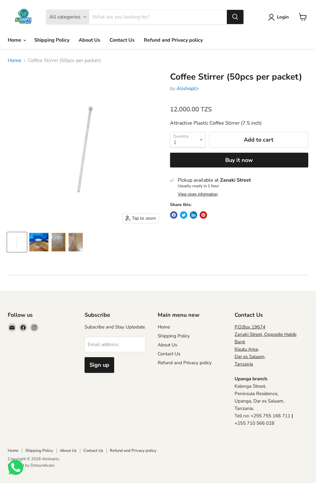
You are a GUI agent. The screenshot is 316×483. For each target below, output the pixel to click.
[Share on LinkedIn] (193, 215)
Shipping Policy (51, 40)
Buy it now (239, 160)
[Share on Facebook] (173, 215)
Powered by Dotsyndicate (31, 465)
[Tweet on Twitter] (183, 215)
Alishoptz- (188, 88)
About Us (89, 40)
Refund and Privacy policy (173, 40)
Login (283, 17)
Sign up (99, 365)
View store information (198, 194)
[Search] (235, 17)
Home (15, 40)
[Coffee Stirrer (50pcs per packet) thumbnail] (17, 242)
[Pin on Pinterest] (203, 215)
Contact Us (122, 40)
